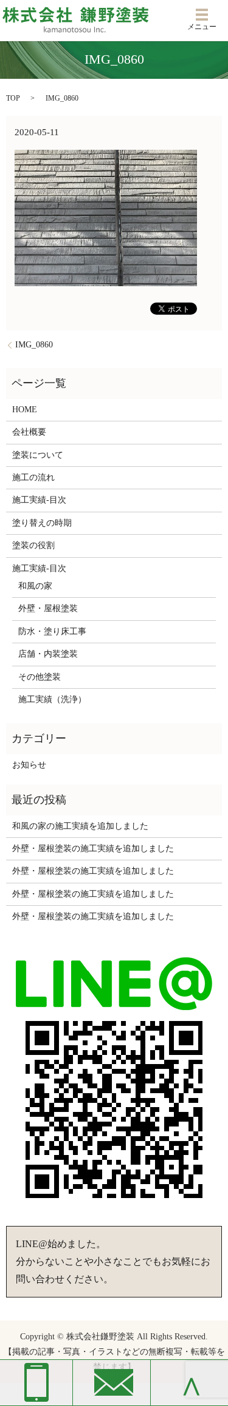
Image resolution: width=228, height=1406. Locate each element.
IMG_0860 (34, 344)
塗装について (37, 455)
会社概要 (29, 432)
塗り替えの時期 (42, 522)
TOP (13, 98)
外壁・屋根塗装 (48, 608)
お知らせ (29, 764)
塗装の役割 (33, 545)
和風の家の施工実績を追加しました (80, 826)
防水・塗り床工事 (52, 631)
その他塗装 (39, 676)
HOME (24, 409)
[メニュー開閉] (202, 14)
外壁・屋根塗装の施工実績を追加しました (93, 848)
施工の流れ (33, 477)
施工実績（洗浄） (52, 699)
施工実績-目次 (39, 499)
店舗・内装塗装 (48, 653)
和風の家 (35, 586)
